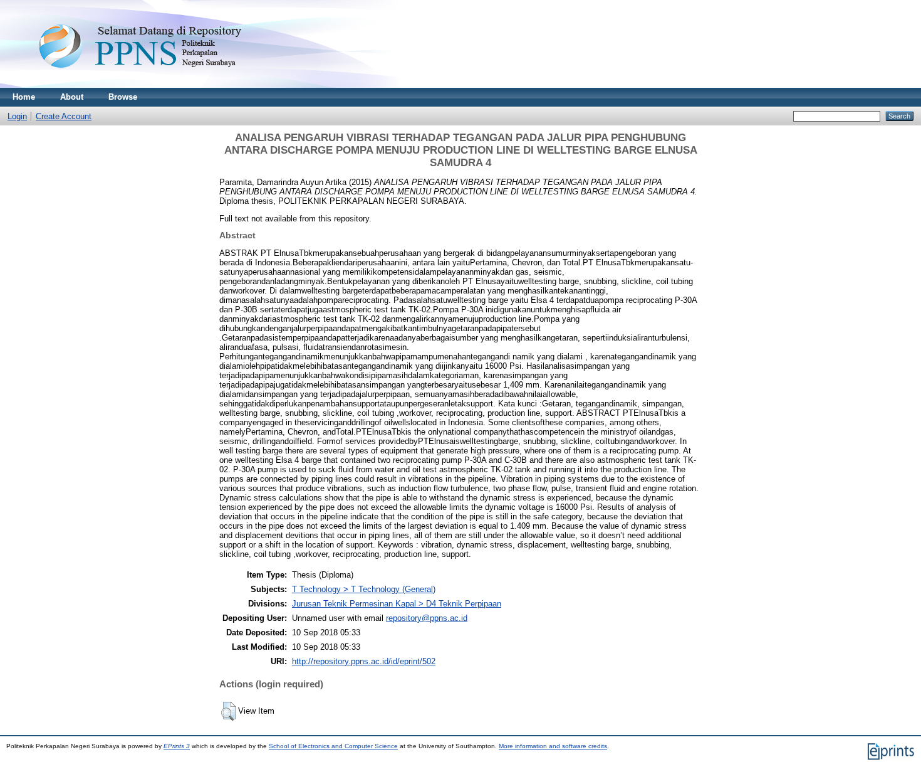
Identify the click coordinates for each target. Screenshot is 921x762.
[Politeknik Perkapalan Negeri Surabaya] (165, 85)
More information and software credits (553, 746)
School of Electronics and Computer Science (333, 746)
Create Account (63, 116)
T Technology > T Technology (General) (363, 589)
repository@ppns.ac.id (426, 618)
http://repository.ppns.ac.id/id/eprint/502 (363, 661)
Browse (122, 97)
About (71, 97)
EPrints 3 (177, 746)
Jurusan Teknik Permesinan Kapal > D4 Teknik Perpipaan (396, 603)
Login (17, 116)
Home (24, 97)
